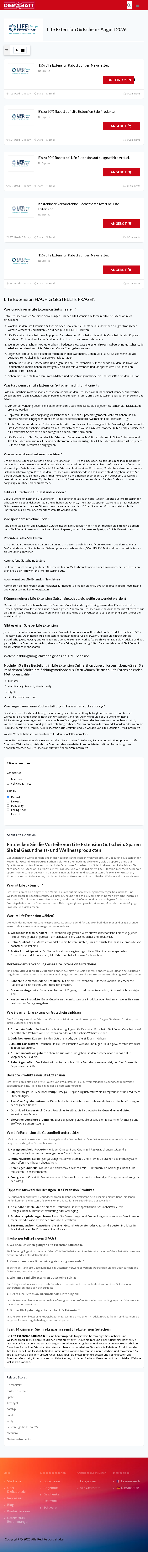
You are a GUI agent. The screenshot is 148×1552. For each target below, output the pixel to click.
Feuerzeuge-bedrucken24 (22, 1427)
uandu (10, 1415)
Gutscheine (52, 1481)
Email (52, 93)
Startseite (14, 1481)
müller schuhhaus (18, 1391)
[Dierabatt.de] (19, 5)
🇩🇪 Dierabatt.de (127, 1488)
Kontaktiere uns (18, 1511)
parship (11, 1409)
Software (50, 1507)
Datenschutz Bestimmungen (18, 1520)
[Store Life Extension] (23, 29)
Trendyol (12, 1403)
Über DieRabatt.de (16, 1490)
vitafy (10, 1421)
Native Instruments (19, 1439)
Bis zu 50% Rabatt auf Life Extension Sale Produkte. (76, 111)
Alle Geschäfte (90, 1488)
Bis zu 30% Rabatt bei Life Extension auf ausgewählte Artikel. (84, 157)
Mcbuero (12, 1433)
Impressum (15, 1498)
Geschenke (51, 1494)
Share (39, 93)
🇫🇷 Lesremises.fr (128, 1481)
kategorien (88, 1481)
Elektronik (51, 1501)
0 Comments (133, 93)
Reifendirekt (14, 1385)
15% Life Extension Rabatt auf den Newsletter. (73, 65)
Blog (10, 1505)
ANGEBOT (119, 126)
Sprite (10, 1397)
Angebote (51, 1488)
